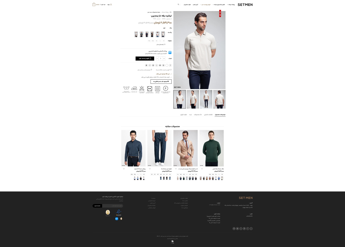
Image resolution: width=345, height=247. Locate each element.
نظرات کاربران (183, 115)
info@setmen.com (214, 205)
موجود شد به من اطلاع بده (160, 81)
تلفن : (250, 214)
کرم (164, 28)
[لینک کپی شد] (146, 65)
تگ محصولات (198, 115)
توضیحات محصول (220, 115)
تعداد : (170, 58)
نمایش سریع (211, 164)
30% (220, 12)
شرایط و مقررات (184, 205)
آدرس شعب (195, 4)
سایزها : (170, 41)
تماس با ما (185, 201)
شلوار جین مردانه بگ (166, 169)
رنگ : (170, 28)
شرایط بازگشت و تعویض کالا (181, 203)
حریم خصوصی (151, 201)
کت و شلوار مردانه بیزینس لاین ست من (188, 169)
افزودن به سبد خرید (144, 58)
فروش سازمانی (151, 208)
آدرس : (250, 203)
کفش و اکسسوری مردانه (219, 4)
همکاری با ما (185, 208)
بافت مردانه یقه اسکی (218, 169)
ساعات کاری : (217, 214)
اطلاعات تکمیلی (208, 115)
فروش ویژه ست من (206, 4)
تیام (168, 238)
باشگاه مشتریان (151, 205)
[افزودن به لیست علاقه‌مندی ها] (202, 169)
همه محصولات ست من (154, 12)
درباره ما (153, 198)
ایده (190, 115)
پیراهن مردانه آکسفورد (140, 169)
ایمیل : (218, 203)
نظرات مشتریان (187, 4)
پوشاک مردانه (232, 4)
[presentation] (222, 156)
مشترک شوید (97, 206)
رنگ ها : (170, 32)
